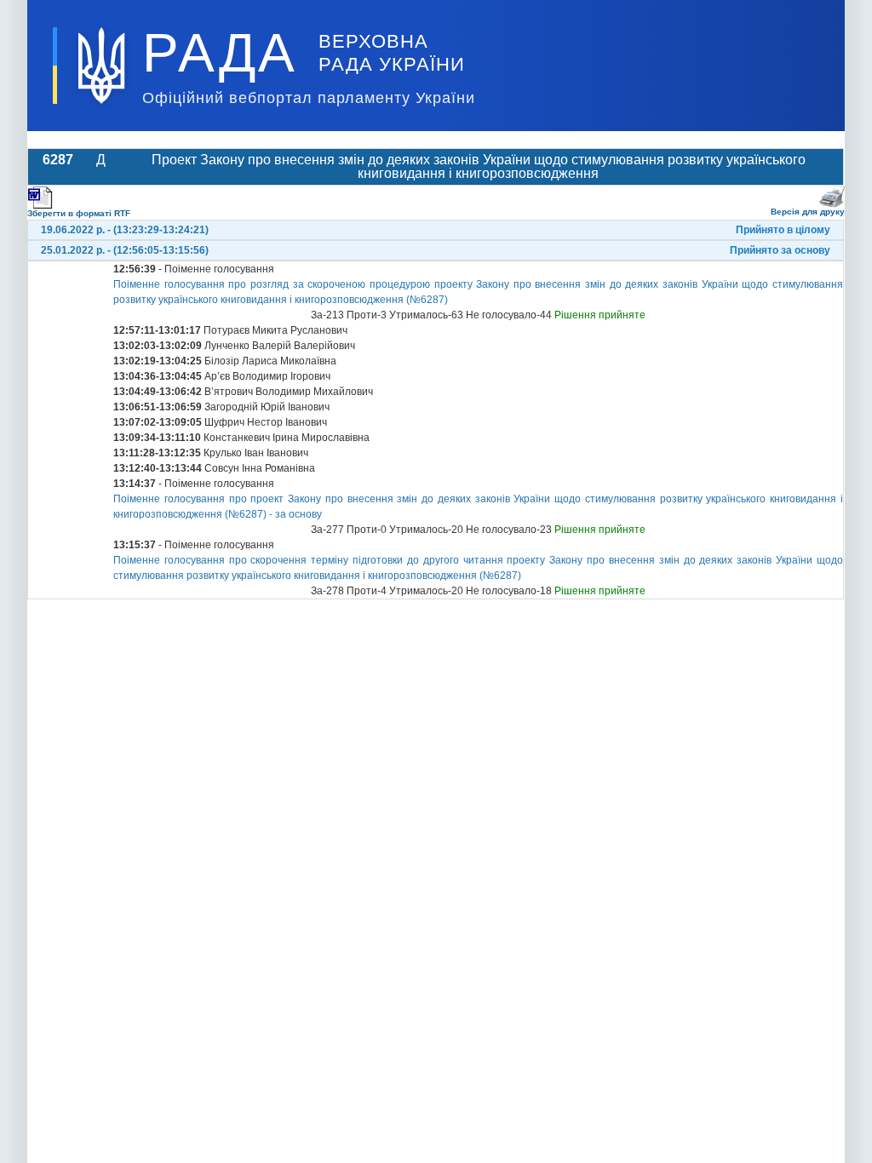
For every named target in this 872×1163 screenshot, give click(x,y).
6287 (58, 159)
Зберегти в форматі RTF (78, 213)
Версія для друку (808, 211)
